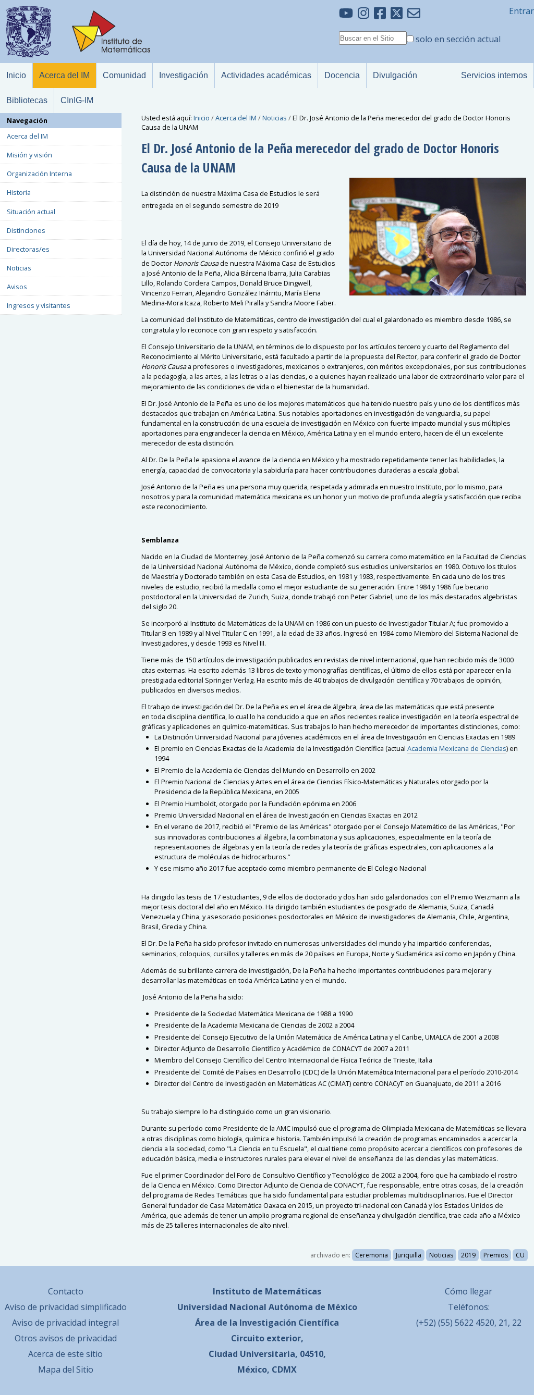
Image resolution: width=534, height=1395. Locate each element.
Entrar (521, 11)
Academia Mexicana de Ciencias (456, 748)
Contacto (65, 1291)
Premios (495, 1255)
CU (520, 1255)
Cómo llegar (468, 1291)
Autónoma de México (313, 1307)
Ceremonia (371, 1255)
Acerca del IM (236, 117)
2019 (468, 1255)
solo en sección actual (458, 39)
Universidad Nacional (221, 1307)
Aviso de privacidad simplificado (66, 1307)
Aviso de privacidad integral (65, 1322)
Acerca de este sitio (65, 1354)
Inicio (201, 117)
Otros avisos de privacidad (66, 1338)
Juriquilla (408, 1255)
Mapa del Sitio (65, 1369)
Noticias (274, 117)
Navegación (27, 120)
